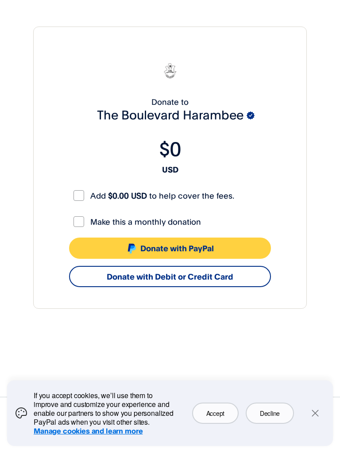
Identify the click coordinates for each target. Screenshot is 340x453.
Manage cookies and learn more (88, 430)
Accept (215, 413)
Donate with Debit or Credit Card (170, 276)
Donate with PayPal (177, 248)
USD (170, 169)
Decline (270, 413)
